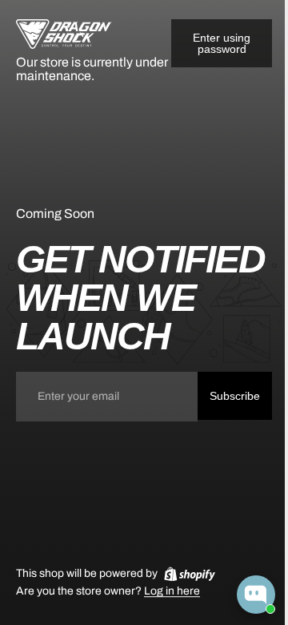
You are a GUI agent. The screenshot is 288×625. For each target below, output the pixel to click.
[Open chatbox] (256, 594)
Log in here (172, 592)
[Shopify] (189, 574)
